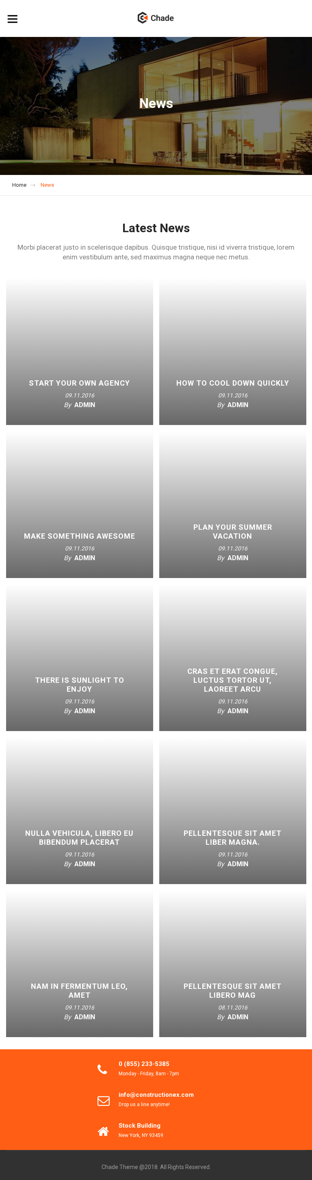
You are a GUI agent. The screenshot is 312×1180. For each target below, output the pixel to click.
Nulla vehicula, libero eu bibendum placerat (79, 837)
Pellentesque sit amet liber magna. (233, 837)
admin (84, 405)
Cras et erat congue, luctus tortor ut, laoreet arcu (232, 680)
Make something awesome (79, 536)
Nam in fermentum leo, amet (79, 990)
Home (19, 185)
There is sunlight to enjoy (79, 684)
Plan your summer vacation (232, 531)
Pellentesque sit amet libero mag (233, 990)
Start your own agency (79, 383)
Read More (85, 417)
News (47, 185)
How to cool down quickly (232, 383)
